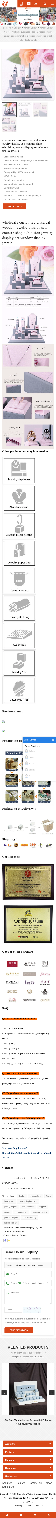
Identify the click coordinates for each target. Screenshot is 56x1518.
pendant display (11, 1217)
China (48, 1196)
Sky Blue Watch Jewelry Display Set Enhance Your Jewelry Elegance (28, 1422)
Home (8, 28)
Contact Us (8, 1487)
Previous (4, 1392)
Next (52, 1392)
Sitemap (19, 1505)
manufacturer (35, 1196)
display (22, 1196)
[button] (23, 22)
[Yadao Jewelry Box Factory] (28, 16)
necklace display (40, 1212)
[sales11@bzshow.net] (9, 1240)
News (49, 1483)
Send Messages (19, 1330)
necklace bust (28, 1207)
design (7, 1212)
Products (20, 1483)
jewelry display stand (28, 1201)
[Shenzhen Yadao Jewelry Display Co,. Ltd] (5, 4)
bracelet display (29, 1217)
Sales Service (31, 746)
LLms (28, 1505)
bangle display (10, 1223)
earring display (21, 1212)
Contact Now (14, 206)
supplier (42, 1207)
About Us (7, 1483)
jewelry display (10, 1207)
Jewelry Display (30, 28)
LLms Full (38, 1505)
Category (17, 28)
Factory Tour (35, 1483)
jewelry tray (9, 1201)
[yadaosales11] (5, 1240)
